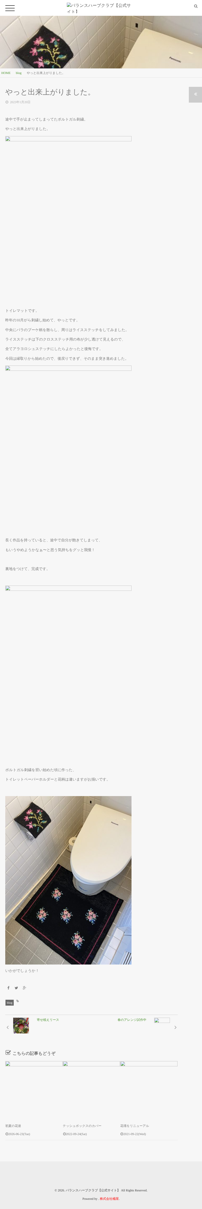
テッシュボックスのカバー (82, 1126)
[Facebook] (8, 988)
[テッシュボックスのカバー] (91, 1089)
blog (9, 1003)
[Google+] (24, 988)
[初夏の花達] (34, 1089)
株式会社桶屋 (109, 1199)
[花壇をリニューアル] (149, 1089)
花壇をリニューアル (134, 1126)
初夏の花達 (13, 1126)
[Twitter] (16, 988)
